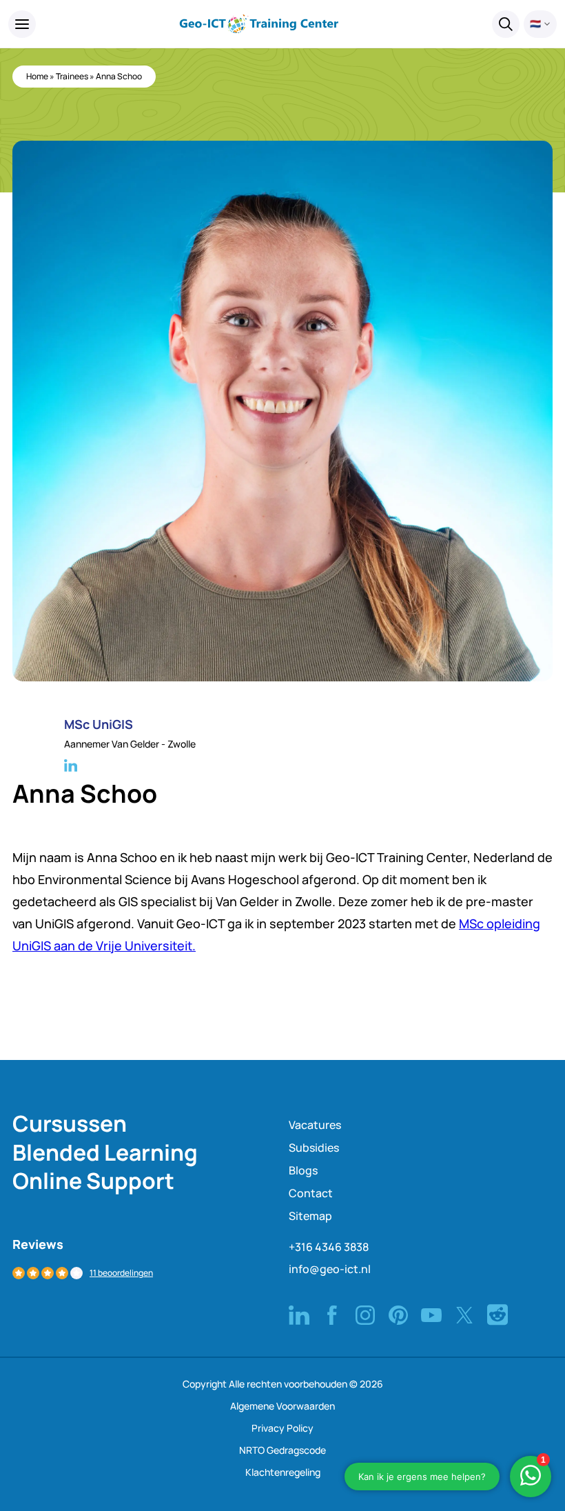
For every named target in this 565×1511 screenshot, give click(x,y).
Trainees (72, 76)
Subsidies (314, 1147)
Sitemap (310, 1215)
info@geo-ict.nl (330, 1269)
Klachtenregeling (282, 1472)
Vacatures (315, 1124)
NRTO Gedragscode (282, 1450)
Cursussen (69, 1123)
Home (37, 76)
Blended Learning (105, 1152)
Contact (311, 1193)
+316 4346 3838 (329, 1246)
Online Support (93, 1180)
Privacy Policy (282, 1427)
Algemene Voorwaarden (282, 1405)
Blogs (303, 1170)
